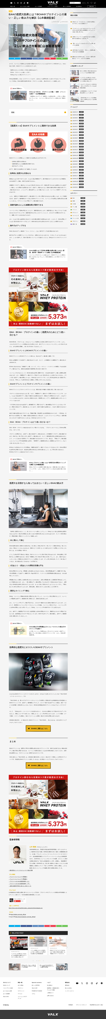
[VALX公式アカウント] (21, 3)
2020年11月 (76, 155)
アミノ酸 (77, 206)
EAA (11, 11)
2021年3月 (76, 143)
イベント (77, 209)
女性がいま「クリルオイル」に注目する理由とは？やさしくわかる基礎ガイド (83, 22)
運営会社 (67, 985)
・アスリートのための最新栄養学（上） (19, 881)
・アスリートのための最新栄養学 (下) (19, 883)
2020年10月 (76, 158)
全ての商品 (20, 985)
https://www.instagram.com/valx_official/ (25, 916)
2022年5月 (76, 126)
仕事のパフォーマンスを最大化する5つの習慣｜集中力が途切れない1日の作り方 (84, 37)
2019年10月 (76, 184)
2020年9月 (76, 161)
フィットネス (77, 218)
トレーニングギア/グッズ (22, 997)
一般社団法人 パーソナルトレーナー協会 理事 (21, 870)
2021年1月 (76, 149)
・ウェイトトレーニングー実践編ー (18, 876)
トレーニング (77, 215)
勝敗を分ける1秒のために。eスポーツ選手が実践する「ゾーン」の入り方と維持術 (83, 57)
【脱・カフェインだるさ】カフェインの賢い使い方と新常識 (83, 44)
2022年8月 (76, 117)
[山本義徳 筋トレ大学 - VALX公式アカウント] (18, 3)
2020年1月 (76, 175)
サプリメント (21, 991)
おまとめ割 (24, 6)
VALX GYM (6, 996)
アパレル (20, 993)
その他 (77, 203)
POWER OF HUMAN (37, 991)
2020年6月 (76, 170)
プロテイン (77, 221)
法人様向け (79, 6)
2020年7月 (76, 167)
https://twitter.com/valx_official (18, 914)
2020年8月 (76, 164)
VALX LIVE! (34, 988)
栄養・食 (77, 224)
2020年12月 (76, 152)
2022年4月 (76, 129)
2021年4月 (76, 141)
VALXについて (6, 985)
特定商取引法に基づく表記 (96, 1004)
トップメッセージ (69, 991)
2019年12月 (76, 178)
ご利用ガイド (50, 992)
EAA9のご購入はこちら (39, 728)
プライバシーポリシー (81, 1004)
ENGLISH (91, 6)
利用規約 (71, 1004)
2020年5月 (76, 172)
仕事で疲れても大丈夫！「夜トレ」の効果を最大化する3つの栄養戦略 (83, 51)
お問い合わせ (50, 995)
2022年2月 (76, 135)
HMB (77, 201)
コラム (33, 993)
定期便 (38, 6)
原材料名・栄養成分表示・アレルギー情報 (53, 989)
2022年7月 (76, 120)
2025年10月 (76, 115)
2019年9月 (76, 187)
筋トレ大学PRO (67, 6)
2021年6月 (76, 138)
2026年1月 (76, 112)
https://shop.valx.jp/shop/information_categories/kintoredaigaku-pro (26, 908)
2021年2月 (76, 146)
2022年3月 (76, 132)
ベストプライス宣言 (52, 6)
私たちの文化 (68, 988)
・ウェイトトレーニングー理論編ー (18, 879)
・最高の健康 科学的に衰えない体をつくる (20, 886)
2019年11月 (76, 181)
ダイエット (77, 212)
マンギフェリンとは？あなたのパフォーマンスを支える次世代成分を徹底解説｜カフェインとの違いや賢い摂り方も (83, 30)
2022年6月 (76, 123)
